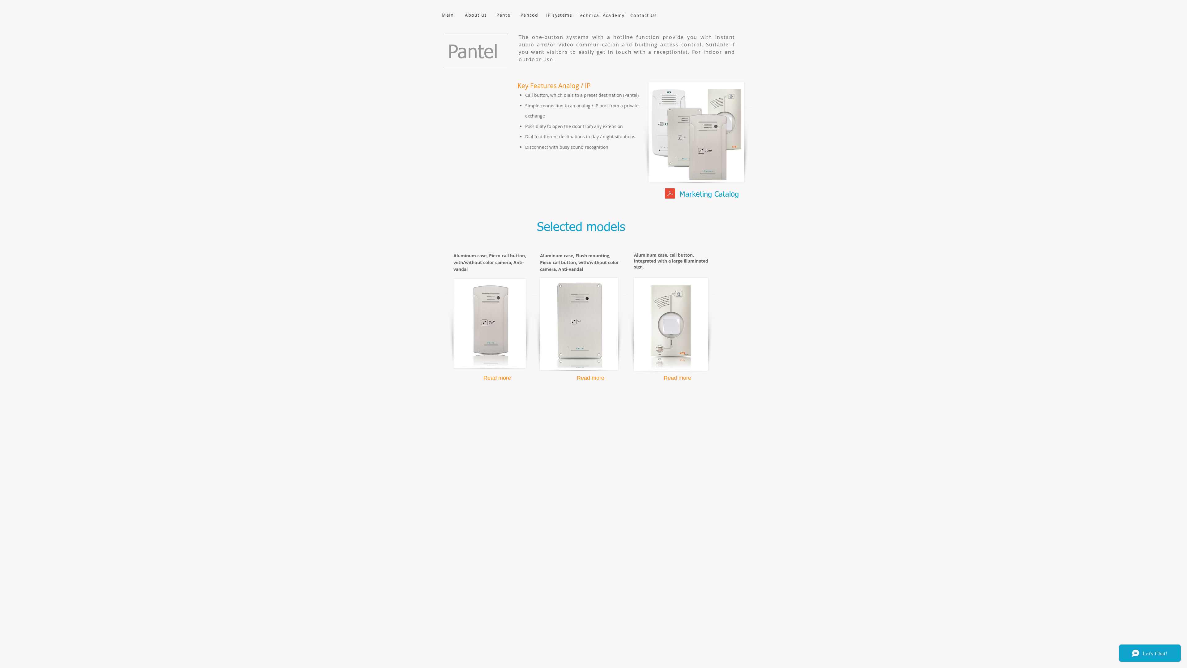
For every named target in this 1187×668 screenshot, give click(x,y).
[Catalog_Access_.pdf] (670, 194)
